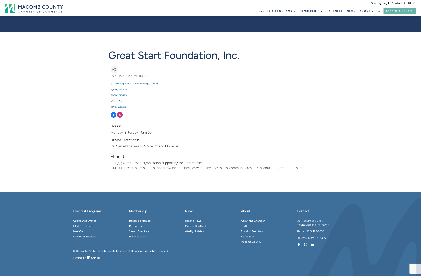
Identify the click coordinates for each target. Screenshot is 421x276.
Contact (397, 3)
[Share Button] (114, 69)
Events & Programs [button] (276, 11)
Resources (135, 226)
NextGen (78, 231)
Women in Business (84, 236)
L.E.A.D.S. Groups (83, 226)
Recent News (193, 220)
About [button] (366, 11)
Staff (244, 226)
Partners (335, 11)
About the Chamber (253, 220)
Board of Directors (252, 231)
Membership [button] (310, 11)
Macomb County (251, 241)
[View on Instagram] (120, 116)
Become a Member (399, 11)
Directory (376, 3)
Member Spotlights (196, 226)
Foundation (248, 236)
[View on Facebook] (113, 116)
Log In (386, 3)
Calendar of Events (84, 220)
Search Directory (139, 231)
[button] (379, 11)
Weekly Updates (194, 231)
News (351, 11)
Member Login (137, 236)
